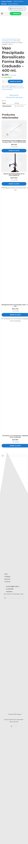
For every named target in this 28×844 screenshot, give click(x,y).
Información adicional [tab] (14, 97)
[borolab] (3, 8)
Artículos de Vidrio (11, 39)
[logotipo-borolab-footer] (14, 513)
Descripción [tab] (14, 95)
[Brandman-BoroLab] (14, 783)
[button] (14, 150)
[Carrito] (24, 13)
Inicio (3, 39)
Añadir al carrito (15, 81)
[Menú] (2, 13)
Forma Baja (13, 41)
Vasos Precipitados (7, 89)
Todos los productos (18, 87)
